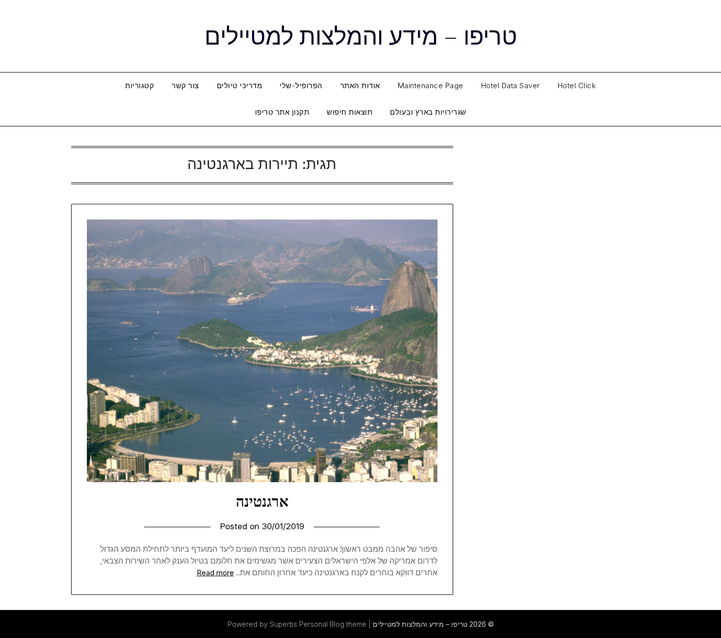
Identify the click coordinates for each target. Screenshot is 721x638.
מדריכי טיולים (239, 85)
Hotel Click (577, 85)
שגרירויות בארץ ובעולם (428, 112)
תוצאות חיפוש (349, 112)
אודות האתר (360, 85)
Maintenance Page (431, 85)
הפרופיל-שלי (301, 85)
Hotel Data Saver (510, 85)
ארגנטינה (262, 501)
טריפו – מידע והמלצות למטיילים (361, 34)
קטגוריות (139, 85)
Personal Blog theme (332, 624)
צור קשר (185, 85)
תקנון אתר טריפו (282, 112)
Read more (215, 572)
